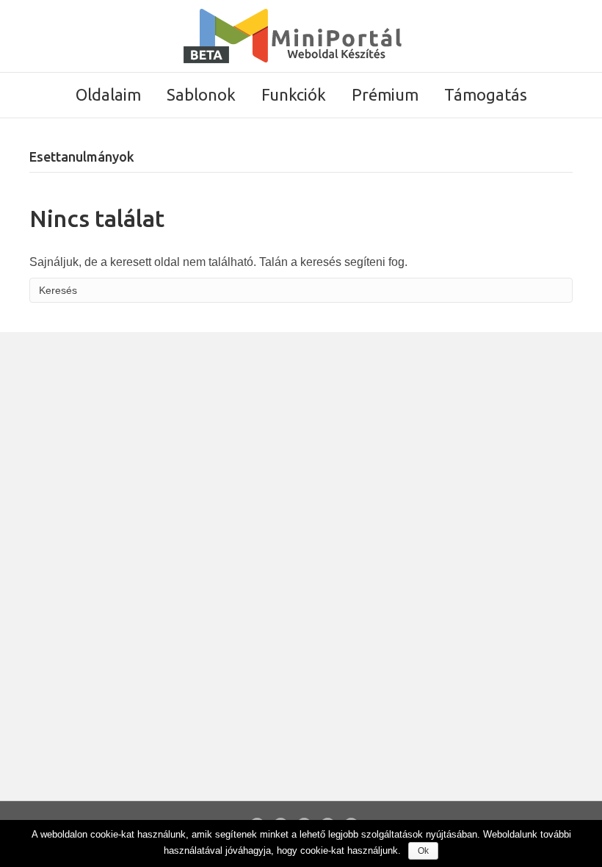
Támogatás (485, 94)
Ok (423, 851)
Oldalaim (108, 94)
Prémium (385, 94)
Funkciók (293, 94)
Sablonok (201, 94)
